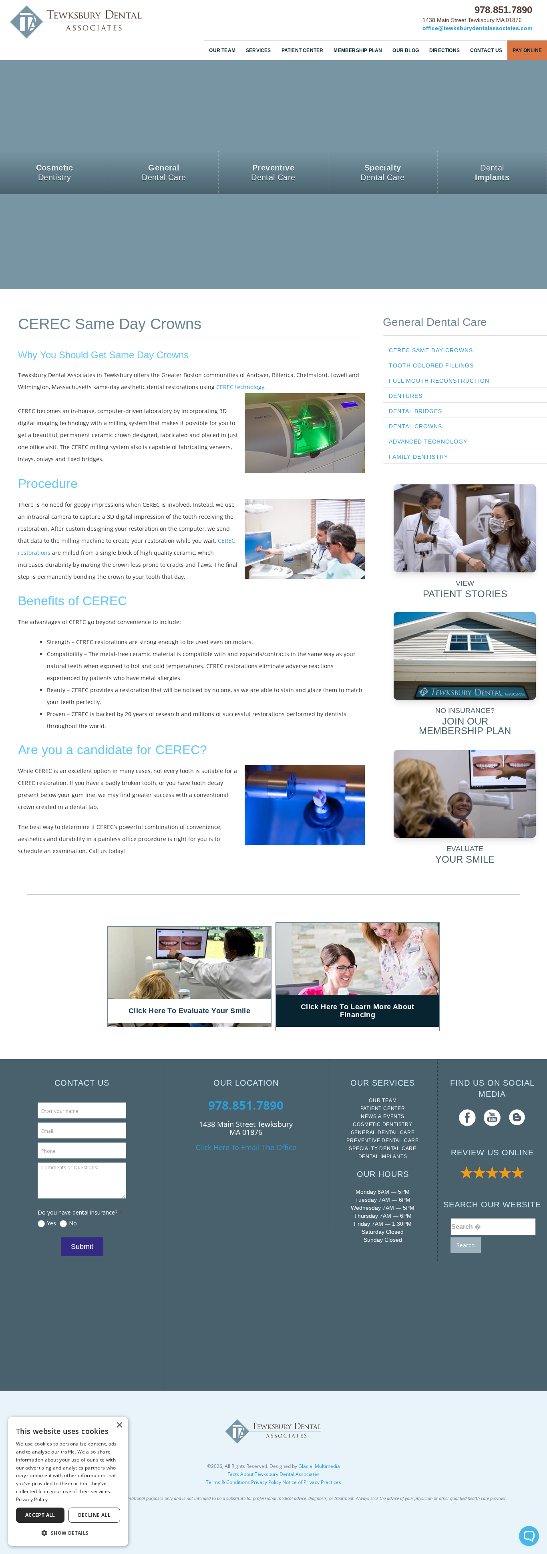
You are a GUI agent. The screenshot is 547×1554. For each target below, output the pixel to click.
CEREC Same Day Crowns (431, 350)
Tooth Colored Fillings (431, 365)
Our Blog (405, 50)
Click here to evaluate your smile (189, 1011)
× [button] (119, 1425)
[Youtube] (492, 1117)
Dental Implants (382, 1156)
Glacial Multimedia (319, 1466)
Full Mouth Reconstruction (439, 380)
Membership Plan (358, 50)
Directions (444, 50)
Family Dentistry (418, 457)
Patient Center (303, 50)
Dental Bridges (415, 411)
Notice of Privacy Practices (311, 1482)
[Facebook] (467, 1117)
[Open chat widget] (529, 1536)
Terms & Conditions (228, 1482)
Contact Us (486, 50)
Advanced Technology (428, 441)
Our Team (222, 50)
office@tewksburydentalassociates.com (477, 28)
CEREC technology (240, 387)
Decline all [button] (94, 1515)
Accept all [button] (40, 1515)
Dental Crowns (415, 426)
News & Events (382, 1116)
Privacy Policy (266, 1482)
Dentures (405, 396)
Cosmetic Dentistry (382, 1124)
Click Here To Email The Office (246, 1147)
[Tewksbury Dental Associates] (76, 22)
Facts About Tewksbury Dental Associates (273, 1474)
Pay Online (527, 50)
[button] (68, 1533)
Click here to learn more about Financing (357, 1011)
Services (258, 50)
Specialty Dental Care (382, 1148)
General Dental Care (435, 322)
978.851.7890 (503, 9)
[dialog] (68, 1481)
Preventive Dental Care (382, 1140)
